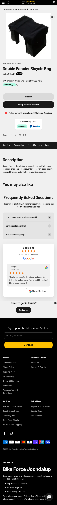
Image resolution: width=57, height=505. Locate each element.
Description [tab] (19, 145)
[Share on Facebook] (11, 135)
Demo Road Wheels (11, 420)
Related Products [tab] (34, 145)
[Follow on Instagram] (11, 433)
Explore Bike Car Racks (40, 406)
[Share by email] (24, 135)
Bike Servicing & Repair (12, 406)
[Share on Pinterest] (20, 135)
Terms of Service (10, 363)
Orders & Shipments (11, 381)
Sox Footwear (36, 415)
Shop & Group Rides (11, 411)
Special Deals (36, 411)
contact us (30, 207)
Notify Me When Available (28, 104)
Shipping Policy (9, 372)
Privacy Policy (8, 367)
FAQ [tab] (47, 145)
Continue (28, 345)
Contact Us (23, 310)
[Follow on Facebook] (4, 433)
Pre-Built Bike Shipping (12, 424)
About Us (35, 363)
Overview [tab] (6, 145)
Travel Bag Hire (9, 415)
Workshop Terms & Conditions (10, 391)
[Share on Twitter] (15, 135)
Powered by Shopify (31, 449)
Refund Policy (8, 376)
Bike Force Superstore (12, 63)
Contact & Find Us (38, 367)
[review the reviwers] (46, 268)
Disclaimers (7, 385)
